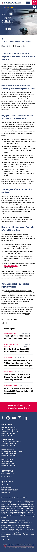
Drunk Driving (8, 385)
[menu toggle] (28, 3)
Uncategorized (8, 371)
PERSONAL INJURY (7, 487)
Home (5, 39)
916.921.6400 (10, 473)
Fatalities (15, 333)
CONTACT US (5, 493)
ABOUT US (4, 484)
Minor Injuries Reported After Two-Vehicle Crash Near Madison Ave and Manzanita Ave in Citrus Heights (18, 363)
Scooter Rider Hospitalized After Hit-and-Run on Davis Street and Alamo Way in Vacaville (17, 377)
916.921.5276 (8, 476)
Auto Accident (8, 333)
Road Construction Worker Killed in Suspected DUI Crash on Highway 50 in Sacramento (18, 391)
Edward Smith (20, 46)
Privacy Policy (10, 522)
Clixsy (8, 539)
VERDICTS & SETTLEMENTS (9, 490)
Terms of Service (23, 522)
